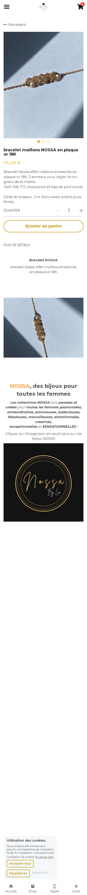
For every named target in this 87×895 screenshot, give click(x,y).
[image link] (44, 6)
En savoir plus (44, 856)
